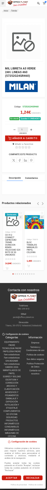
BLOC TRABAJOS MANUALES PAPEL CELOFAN (32, 247)
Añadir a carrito (24, 138)
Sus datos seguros (35, 359)
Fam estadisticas (12, 354)
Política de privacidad (19, 485)
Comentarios (31, 178)
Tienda (14, 11)
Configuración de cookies (17, 334)
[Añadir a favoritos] (20, 217)
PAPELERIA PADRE (12, 351)
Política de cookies (36, 485)
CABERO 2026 (11, 367)
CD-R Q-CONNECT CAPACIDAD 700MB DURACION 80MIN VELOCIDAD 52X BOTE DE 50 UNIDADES (12, 245)
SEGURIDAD (11, 417)
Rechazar (32, 478)
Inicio (6, 11)
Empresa (35, 342)
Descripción (15, 178)
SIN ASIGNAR (11, 361)
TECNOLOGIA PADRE (11, 348)
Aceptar (11, 478)
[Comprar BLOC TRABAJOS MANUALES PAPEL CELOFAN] (28, 266)
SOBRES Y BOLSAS (12, 376)
